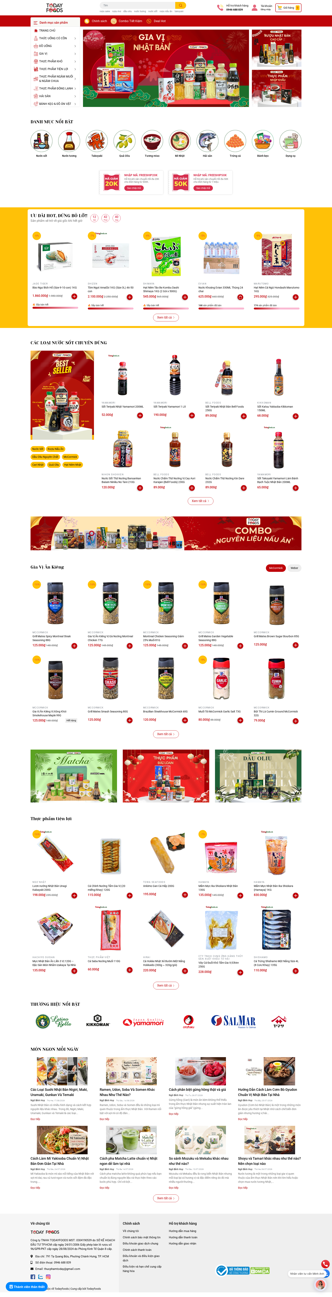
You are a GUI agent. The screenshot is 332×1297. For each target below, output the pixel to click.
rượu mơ (116, 11)
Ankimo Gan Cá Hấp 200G (158, 885)
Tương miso (152, 155)
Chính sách (99, 21)
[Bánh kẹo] (263, 141)
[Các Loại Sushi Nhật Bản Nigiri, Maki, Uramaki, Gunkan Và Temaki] (62, 1071)
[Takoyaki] (97, 141)
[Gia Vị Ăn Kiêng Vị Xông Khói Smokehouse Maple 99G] (55, 678)
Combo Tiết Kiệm (130, 21)
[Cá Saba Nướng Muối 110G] (110, 928)
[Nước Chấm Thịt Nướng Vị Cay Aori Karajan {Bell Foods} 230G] (175, 447)
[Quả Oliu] (124, 141)
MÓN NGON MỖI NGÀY (55, 1049)
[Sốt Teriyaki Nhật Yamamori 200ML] (123, 375)
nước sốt (152, 11)
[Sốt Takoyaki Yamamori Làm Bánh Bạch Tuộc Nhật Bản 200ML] (278, 447)
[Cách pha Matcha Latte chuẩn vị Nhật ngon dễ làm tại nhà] (131, 1140)
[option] (166, 68)
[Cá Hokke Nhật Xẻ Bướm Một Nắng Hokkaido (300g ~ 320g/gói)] (166, 928)
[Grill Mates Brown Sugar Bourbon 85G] (276, 603)
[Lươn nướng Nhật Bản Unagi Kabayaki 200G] (55, 853)
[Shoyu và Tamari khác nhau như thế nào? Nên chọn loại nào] (269, 1140)
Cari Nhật (38, 464)
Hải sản (207, 155)
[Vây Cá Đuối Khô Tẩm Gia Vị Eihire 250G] (221, 928)
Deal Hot (160, 21)
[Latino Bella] (53, 1021)
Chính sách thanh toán (137, 1250)
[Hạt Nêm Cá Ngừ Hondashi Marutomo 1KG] (276, 254)
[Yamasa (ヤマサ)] (278, 1021)
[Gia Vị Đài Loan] (166, 776)
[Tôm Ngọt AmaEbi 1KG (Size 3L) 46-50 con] (110, 254)
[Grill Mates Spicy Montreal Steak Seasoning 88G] (55, 603)
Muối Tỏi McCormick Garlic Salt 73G (219, 711)
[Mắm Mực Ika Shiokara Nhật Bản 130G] (221, 853)
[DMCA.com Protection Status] (260, 1270)
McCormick (70, 456)
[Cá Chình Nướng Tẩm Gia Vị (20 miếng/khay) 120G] (110, 853)
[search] (180, 5)
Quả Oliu (124, 155)
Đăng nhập (266, 9)
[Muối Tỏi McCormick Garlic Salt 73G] (221, 678)
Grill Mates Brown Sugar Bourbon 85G (276, 636)
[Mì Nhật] (180, 141)
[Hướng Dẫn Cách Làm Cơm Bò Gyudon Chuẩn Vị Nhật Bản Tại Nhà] (269, 1071)
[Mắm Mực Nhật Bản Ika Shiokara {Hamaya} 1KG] (276, 853)
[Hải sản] (207, 141)
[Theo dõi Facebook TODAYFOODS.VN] (33, 1276)
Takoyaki (96, 155)
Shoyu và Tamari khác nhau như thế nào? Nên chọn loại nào (269, 1161)
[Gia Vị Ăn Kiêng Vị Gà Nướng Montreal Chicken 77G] (110, 603)
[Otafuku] (188, 1021)
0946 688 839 (234, 9)
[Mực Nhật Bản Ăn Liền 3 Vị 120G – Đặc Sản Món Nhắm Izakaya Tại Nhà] (55, 928)
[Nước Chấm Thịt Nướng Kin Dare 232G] (226, 447)
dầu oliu (127, 11)
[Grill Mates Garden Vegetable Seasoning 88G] (221, 603)
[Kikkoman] (98, 1021)
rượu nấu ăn (166, 11)
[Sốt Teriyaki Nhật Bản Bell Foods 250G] (226, 375)
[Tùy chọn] (240, 297)
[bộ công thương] (232, 1270)
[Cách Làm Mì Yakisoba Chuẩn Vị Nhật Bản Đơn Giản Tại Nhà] (62, 1140)
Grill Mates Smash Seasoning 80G (108, 711)
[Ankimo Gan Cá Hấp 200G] (166, 853)
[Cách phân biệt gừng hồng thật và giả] (200, 1071)
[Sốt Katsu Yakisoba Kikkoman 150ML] (278, 375)
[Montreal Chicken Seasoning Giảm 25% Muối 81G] (166, 603)
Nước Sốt (37, 448)
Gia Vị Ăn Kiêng (47, 567)
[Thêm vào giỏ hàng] (74, 296)
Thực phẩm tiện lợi (51, 818)
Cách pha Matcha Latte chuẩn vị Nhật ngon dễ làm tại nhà (128, 1161)
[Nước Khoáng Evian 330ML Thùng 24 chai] (221, 254)
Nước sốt (41, 155)
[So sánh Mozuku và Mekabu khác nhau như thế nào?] (200, 1140)
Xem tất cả (164, 317)
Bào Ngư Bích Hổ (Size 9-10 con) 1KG (54, 287)
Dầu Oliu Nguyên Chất (45, 456)
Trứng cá (235, 155)
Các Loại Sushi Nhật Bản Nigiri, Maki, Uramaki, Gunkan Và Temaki (59, 1092)
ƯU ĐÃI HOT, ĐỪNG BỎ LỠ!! (59, 215)
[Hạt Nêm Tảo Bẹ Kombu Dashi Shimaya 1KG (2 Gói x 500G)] (166, 254)
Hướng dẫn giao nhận (182, 1243)
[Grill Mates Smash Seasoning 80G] (110, 678)
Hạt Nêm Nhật (72, 464)
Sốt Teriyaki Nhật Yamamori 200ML (123, 406)
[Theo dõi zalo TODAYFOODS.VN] (40, 1276)
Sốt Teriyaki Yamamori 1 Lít (170, 406)
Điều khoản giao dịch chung (140, 1243)
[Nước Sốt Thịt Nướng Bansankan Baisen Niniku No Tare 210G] (123, 447)
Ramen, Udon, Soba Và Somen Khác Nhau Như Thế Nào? (127, 1092)
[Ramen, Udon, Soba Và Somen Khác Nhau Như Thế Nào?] (131, 1071)
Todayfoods (94, 1288)
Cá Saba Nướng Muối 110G (104, 961)
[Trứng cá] (235, 141)
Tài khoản (266, 6)
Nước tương (69, 155)
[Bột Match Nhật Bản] (74, 776)
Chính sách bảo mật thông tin (141, 1237)
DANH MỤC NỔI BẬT (52, 121)
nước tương (140, 11)
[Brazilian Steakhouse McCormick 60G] (166, 678)
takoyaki (179, 11)
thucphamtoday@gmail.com (62, 1269)
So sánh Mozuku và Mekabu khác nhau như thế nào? (198, 1161)
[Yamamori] (143, 1021)
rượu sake (105, 11)
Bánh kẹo (263, 155)
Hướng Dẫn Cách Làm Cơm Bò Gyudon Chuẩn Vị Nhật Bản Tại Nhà (267, 1092)
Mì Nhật (180, 155)
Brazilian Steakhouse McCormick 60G (165, 711)
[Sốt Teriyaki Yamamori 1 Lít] (175, 375)
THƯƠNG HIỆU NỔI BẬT (55, 1004)
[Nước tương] (69, 141)
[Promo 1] (276, 48)
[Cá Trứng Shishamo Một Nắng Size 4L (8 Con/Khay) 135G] (276, 928)
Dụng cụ (290, 155)
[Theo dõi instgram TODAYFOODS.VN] (48, 1276)
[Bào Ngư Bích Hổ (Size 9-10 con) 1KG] (55, 254)
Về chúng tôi (131, 1231)
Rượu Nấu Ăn (56, 448)
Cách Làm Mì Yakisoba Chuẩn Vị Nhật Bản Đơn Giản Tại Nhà (60, 1161)
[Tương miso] (152, 141)
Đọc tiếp (35, 1119)
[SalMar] (233, 1021)
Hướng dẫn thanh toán (183, 1237)
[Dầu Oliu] (258, 776)
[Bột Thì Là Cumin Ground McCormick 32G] (276, 678)
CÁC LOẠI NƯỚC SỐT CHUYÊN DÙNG (69, 342)
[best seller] (62, 395)
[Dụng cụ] (290, 141)
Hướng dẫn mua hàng (182, 1231)
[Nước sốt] (41, 141)
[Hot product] (166, 533)
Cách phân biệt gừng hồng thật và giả (197, 1090)
